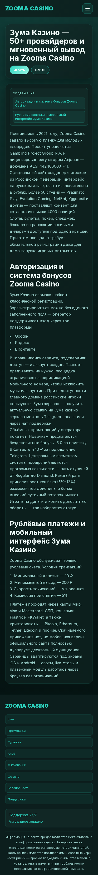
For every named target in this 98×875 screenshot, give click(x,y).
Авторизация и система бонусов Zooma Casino (46, 103)
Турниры (14, 742)
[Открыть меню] (87, 8)
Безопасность (18, 788)
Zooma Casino (29, 8)
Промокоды (17, 730)
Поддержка (17, 799)
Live (11, 719)
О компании (17, 765)
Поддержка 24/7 (23, 815)
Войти (40, 70)
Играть (19, 70)
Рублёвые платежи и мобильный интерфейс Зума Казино (40, 117)
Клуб (11, 753)
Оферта (14, 776)
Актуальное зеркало (26, 821)
